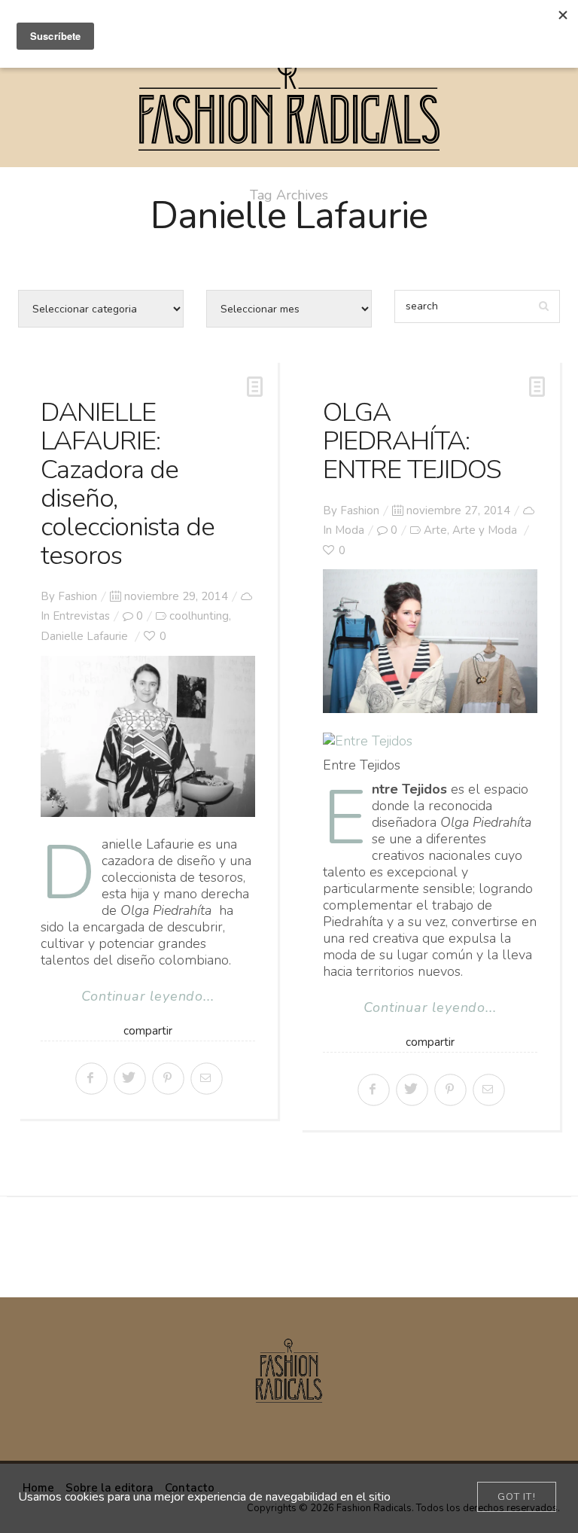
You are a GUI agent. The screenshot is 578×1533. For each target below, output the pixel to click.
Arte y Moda (484, 530)
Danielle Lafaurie (84, 636)
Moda (349, 530)
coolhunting (199, 615)
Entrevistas (81, 615)
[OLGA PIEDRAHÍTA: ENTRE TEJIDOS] (430, 641)
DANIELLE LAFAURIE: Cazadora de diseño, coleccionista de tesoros (127, 484)
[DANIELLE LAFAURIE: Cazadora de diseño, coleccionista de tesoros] (148, 736)
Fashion (77, 596)
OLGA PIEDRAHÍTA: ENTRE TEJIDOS (412, 441)
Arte (435, 530)
